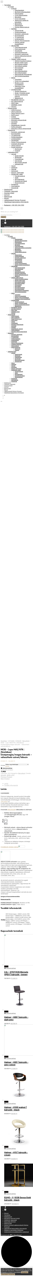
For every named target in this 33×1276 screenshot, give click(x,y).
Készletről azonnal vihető (12, 1218)
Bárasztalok (18, 24)
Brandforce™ (18, 1235)
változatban (4, 801)
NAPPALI (14, 29)
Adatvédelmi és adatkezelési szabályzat (16, 1232)
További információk (11, 785)
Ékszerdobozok (19, 183)
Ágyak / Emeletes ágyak (22, 93)
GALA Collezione (16, 111)
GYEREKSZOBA (16, 89)
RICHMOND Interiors (17, 100)
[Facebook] (1, 771)
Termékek (7, 5)
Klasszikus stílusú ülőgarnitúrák (21, 128)
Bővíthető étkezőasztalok (22, 12)
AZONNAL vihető (16, 105)
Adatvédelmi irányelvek (7, 1274)
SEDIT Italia (14, 103)
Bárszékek (18, 17)
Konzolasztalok (19, 35)
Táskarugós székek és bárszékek (23, 247)
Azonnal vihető (9, 193)
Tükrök (13, 166)
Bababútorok (19, 98)
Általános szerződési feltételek (13, 1230)
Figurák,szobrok (20, 176)
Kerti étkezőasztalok (21, 71)
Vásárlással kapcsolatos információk (16, 202)
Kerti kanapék (19, 67)
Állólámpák (18, 157)
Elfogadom (25, 1272)
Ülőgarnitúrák (19, 30)
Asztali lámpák (19, 156)
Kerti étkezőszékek (20, 72)
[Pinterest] (5, 771)
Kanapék (14, 123)
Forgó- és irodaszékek (22, 81)
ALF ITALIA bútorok (17, 101)
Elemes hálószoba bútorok (23, 56)
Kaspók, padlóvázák (17, 172)
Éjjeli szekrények (20, 49)
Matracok (18, 57)
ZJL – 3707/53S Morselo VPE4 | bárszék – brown (16, 973)
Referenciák (8, 196)
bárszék (3, 775)
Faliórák (13, 169)
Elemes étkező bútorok (22, 27)
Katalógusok (8, 189)
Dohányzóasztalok (20, 32)
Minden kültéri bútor (21, 62)
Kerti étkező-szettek (21, 66)
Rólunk (6, 198)
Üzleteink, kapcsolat (11, 191)
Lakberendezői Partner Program (15, 200)
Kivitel (3, 765)
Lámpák (13, 154)
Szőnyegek (14, 171)
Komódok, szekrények (21, 34)
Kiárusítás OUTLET (10, 1222)
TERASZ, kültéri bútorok (18, 59)
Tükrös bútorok (16, 145)
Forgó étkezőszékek (21, 15)
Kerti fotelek (18, 69)
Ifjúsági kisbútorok (20, 91)
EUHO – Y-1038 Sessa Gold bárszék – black (17, 1198)
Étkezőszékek (19, 13)
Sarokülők (14, 122)
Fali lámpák (18, 161)
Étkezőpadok (19, 25)
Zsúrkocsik (18, 149)
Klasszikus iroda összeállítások (20, 87)
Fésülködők (18, 51)
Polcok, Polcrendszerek (22, 40)
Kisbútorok (11, 130)
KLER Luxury (15, 115)
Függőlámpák (19, 159)
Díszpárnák (14, 188)
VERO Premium (16, 110)
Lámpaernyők (19, 164)
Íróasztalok (18, 79)
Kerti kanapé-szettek (21, 64)
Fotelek (13, 116)
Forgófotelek (15, 118)
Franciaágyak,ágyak (21, 47)
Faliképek (14, 167)
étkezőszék (11, 809)
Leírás (6, 783)
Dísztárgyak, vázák (17, 174)
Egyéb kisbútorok (16, 147)
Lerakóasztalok (19, 39)
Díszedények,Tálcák (21, 181)
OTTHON (11, 7)
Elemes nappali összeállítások (19, 43)
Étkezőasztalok (19, 10)
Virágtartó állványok (17, 144)
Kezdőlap (4, 741)
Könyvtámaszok (19, 179)
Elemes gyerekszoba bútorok (22, 304)
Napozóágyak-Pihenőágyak (23, 74)
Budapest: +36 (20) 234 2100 (14, 205)
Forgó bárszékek (20, 18)
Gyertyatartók (15, 186)
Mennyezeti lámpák (21, 162)
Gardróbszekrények (21, 52)
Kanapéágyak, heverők (18, 125)
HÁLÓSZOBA (15, 45)
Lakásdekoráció (13, 152)
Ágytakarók (14, 184)
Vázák (16, 177)
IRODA (13, 78)
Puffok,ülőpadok (16, 127)
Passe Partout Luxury (17, 113)
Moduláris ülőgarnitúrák (18, 120)
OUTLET (13, 106)
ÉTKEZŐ (13, 8)
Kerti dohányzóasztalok (22, 76)
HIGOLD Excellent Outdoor (23, 61)
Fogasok (17, 150)
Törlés (7, 766)
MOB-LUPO (10, 775)
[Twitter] (3, 771)
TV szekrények (19, 37)
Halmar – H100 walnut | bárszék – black (15, 1108)
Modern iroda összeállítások (19, 83)
